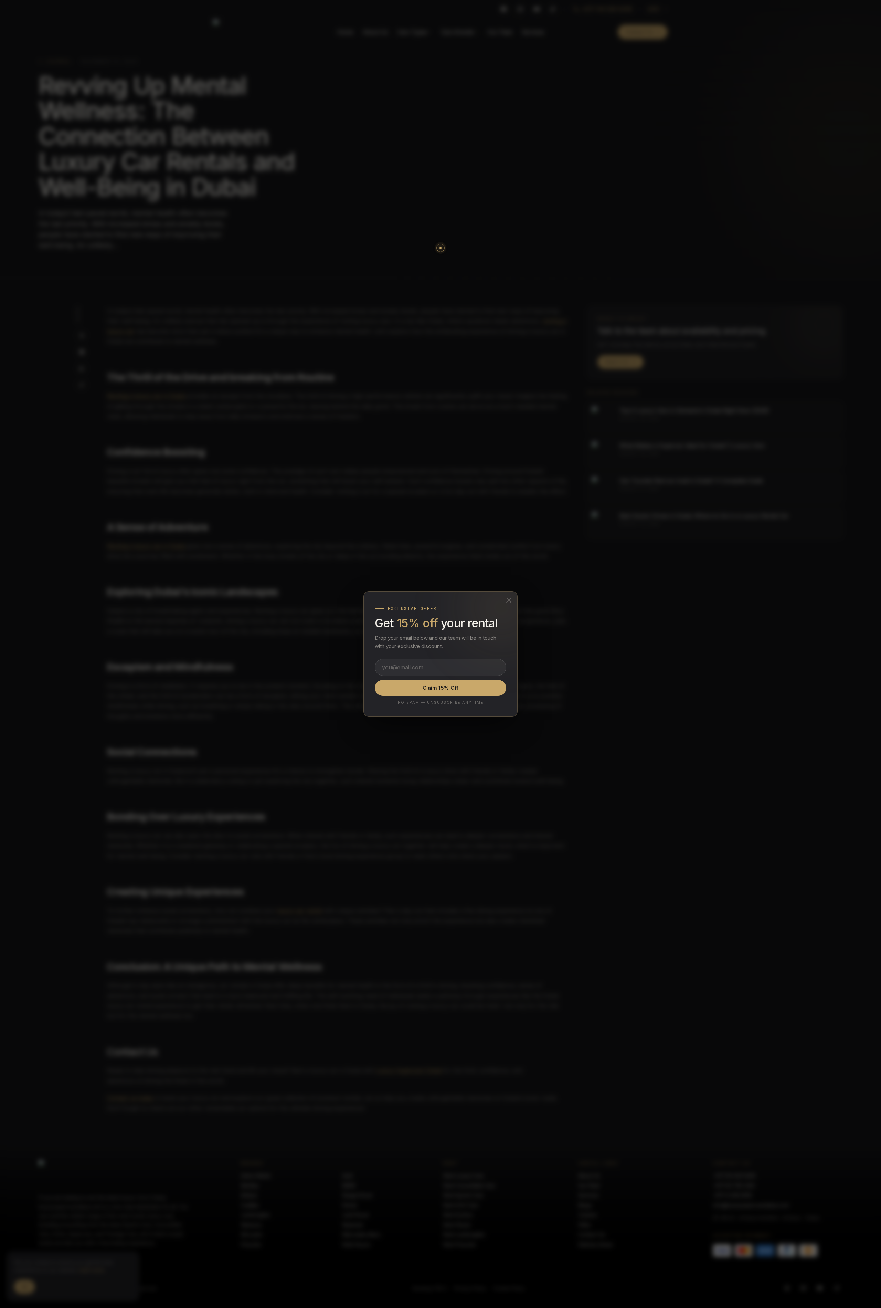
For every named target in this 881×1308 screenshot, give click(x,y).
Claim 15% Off (440, 687)
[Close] (509, 600)
